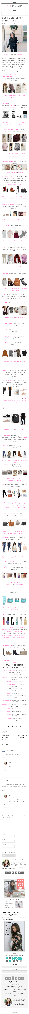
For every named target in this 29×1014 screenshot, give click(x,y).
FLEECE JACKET (21, 361)
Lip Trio (15, 221)
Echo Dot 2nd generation (20, 103)
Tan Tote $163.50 (21, 531)
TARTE (5, 567)
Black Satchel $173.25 (9, 531)
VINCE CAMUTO (7, 645)
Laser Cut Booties (20, 660)
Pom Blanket (17, 480)
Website (4, 844)
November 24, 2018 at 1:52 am (12, 781)
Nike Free (6, 429)
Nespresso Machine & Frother (10, 196)
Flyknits (12, 429)
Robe (16, 97)
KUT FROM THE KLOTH (11, 684)
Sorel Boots (23, 196)
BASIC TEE (13, 361)
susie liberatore (10, 750)
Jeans (3, 460)
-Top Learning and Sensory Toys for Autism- (14, 917)
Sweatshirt (18, 429)
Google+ (21, 1011)
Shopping (8, 732)
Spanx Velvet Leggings (10, 502)
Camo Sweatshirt (14, 155)
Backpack (24, 288)
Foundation (22, 582)
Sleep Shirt (17, 153)
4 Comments (23, 22)
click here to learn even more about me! (13, 867)
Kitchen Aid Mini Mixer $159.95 (11, 121)
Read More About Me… (18, 1004)
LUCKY (8, 693)
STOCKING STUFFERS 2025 (12, 989)
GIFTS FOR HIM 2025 (11, 993)
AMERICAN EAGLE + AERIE (11, 129)
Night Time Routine (8, 219)
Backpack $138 (8, 533)
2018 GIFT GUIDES (13, 74)
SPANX (8, 711)
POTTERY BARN (7, 465)
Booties (20, 460)
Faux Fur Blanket (16, 478)
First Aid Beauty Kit (19, 507)
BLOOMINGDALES (7, 177)
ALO (3, 677)
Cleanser (4, 607)
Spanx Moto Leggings (8, 398)
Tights (24, 429)
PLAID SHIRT (21, 54)
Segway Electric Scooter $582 (17, 123)
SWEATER (6, 361)
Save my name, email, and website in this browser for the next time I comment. (14, 851)
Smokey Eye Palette (20, 219)
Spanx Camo (18, 398)
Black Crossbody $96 (19, 533)
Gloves (12, 317)
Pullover (22, 155)
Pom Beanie (22, 241)
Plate (15, 172)
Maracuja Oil (9, 584)
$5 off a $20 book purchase (11, 107)
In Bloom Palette (13, 582)
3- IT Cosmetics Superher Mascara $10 (14, 631)
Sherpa (16, 241)
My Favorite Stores (14, 982)
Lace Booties (11, 660)
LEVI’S (5, 688)
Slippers (10, 480)
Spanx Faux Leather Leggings (11, 198)
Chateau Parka (6, 288)
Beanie (22, 157)
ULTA (3, 614)
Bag (19, 558)
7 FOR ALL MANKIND (9, 670)
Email (3, 839)
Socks (14, 242)
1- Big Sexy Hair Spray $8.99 (11, 628)
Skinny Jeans (13, 558)
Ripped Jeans (6, 557)
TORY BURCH (7, 714)
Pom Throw (7, 478)
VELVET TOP (14, 363)
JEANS (12, 56)
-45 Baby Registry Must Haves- (11, 912)
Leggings (14, 460)
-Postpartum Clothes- (8, 916)
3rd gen (13, 105)
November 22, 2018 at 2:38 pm (12, 751)
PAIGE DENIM (7, 700)
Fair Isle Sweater (16, 288)
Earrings (17, 317)
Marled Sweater (17, 95)
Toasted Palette (18, 584)
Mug (12, 172)
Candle (8, 172)
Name (4, 834)
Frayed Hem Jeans (16, 557)
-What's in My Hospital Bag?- (10, 914)
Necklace (20, 172)
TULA (5, 591)
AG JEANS (8, 674)
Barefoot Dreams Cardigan (14, 505)
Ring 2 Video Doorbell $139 (14, 125)
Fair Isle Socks (15, 290)
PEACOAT (6, 54)
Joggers (5, 267)
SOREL (8, 709)
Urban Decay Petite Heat (15, 504)
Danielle (8, 780)
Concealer (5, 582)
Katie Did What (14, 6)
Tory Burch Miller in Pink (14, 400)
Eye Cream (23, 607)
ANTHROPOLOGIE (8, 161)
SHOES (17, 56)
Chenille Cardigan (8, 241)
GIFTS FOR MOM (11, 987)
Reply (3, 757)
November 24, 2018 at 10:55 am (14, 797)
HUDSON (8, 681)
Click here (12, 336)
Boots (4, 660)
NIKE (3, 407)
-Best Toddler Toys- (7, 919)
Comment (4, 819)
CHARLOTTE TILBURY (8, 204)
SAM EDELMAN (6, 704)
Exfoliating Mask (14, 609)
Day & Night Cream (13, 607)
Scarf (19, 267)
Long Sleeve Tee (15, 157)
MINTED (5, 370)
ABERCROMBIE (7, 77)
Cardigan (7, 157)
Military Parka (8, 95)
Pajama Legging (8, 153)
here (17, 23)
